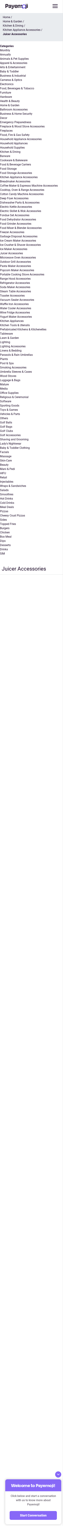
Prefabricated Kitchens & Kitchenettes (23, 329)
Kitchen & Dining (10, 151)
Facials (4, 452)
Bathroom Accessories (14, 109)
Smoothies (6, 494)
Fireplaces (6, 130)
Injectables (6, 481)
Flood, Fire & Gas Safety (15, 135)
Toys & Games (9, 409)
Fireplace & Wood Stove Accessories (22, 126)
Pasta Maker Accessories (15, 266)
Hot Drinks (6, 498)
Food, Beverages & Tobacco (17, 88)
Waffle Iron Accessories (14, 304)
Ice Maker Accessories (13, 249)
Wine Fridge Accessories (15, 312)
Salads (4, 490)
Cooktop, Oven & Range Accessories (22, 190)
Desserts (5, 545)
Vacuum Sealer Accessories (17, 299)
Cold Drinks (7, 502)
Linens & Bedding (11, 350)
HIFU (3, 473)
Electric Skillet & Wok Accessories (20, 211)
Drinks (4, 549)
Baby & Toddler (9, 71)
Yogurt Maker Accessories (16, 316)
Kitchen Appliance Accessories (19, 177)
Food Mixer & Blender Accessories (21, 228)
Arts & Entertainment (12, 67)
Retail (3, 477)
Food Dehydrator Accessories (18, 219)
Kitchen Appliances (12, 321)
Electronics (6, 84)
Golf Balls (6, 422)
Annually (5, 54)
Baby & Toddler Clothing (15, 448)
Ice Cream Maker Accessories (18, 240)
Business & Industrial (13, 75)
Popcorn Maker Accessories (17, 270)
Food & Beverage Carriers (15, 164)
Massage (5, 456)
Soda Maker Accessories (15, 287)
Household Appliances (14, 143)
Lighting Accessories (13, 346)
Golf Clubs (6, 431)
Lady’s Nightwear (10, 443)
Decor (3, 118)
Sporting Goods (9, 405)
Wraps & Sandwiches (13, 486)
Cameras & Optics (11, 80)
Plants (4, 359)
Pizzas (4, 511)
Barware (5, 156)
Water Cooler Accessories (15, 308)
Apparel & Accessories (13, 63)
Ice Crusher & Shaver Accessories (20, 245)
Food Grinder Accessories (15, 223)
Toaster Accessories (12, 295)
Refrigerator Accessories (15, 283)
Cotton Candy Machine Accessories (22, 194)
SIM (2, 553)
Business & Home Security (16, 113)
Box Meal (6, 536)
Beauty (4, 464)
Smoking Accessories (13, 367)
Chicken (5, 532)
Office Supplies (9, 393)
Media (4, 388)
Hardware (6, 97)
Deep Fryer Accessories (14, 198)
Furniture (5, 92)
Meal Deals (7, 507)
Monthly (5, 50)
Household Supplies (12, 147)
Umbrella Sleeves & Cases (16, 371)
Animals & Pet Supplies (14, 58)
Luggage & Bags (10, 380)
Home (6, 17)
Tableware (6, 333)
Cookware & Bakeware (13, 160)
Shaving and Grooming (14, 439)
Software (5, 401)
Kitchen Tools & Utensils (15, 325)
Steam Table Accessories (15, 291)
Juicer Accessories (11, 253)
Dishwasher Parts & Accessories (20, 202)
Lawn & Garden (9, 338)
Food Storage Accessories (16, 173)
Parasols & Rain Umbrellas (16, 354)
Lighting (5, 342)
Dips (3, 541)
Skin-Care (6, 460)
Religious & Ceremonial (14, 397)
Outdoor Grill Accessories (15, 261)
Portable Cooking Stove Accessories (22, 274)
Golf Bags (6, 426)
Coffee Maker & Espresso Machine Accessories (29, 185)
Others (4, 418)
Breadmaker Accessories (15, 181)
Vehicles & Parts (10, 414)
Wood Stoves (8, 376)
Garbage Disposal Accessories (18, 236)
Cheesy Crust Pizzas (12, 515)
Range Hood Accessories (15, 278)
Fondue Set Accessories (14, 215)
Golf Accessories (10, 435)
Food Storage (8, 168)
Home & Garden (9, 105)
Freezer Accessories (12, 232)
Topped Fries (8, 524)
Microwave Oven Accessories (18, 257)
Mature (4, 384)
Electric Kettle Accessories (16, 206)
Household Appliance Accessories (21, 139)
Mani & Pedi (7, 469)
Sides (3, 519)
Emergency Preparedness (15, 122)
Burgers (4, 528)
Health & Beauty (10, 101)
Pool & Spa (7, 363)
